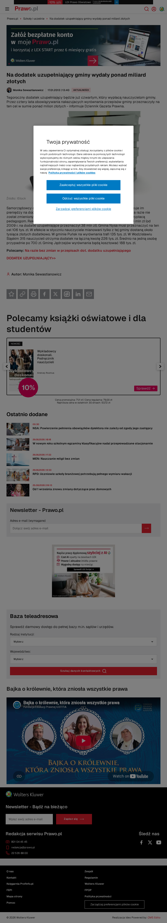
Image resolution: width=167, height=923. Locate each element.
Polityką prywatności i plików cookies (71, 172)
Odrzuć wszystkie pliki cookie (83, 198)
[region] (83, 175)
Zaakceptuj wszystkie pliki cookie (83, 185)
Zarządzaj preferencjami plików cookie (83, 209)
